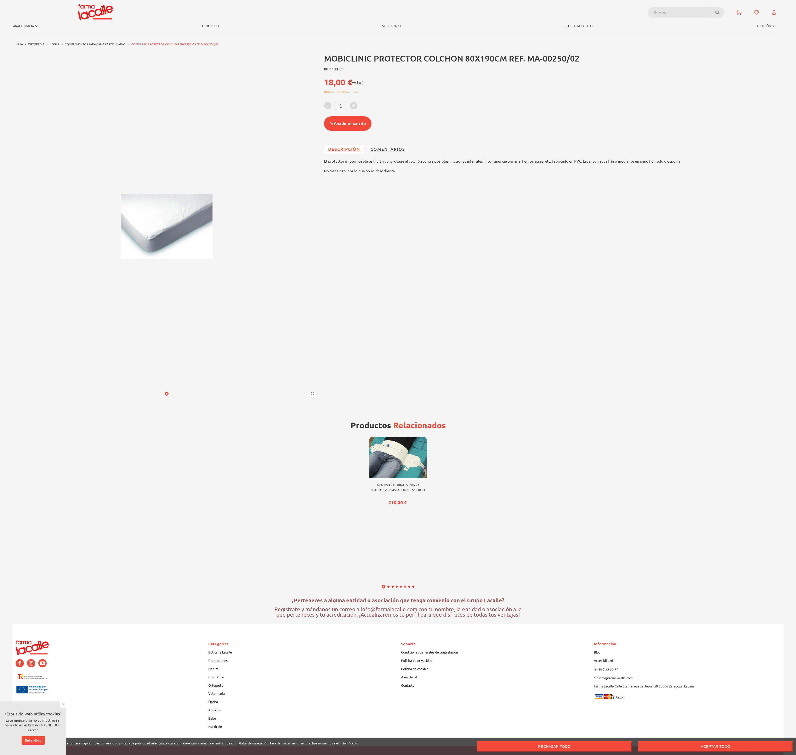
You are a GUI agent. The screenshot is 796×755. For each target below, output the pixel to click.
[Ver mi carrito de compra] (739, 12)
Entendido (33, 740)
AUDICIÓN (763, 26)
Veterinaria (216, 693)
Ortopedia (215, 685)
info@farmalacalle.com (616, 678)
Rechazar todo (554, 746)
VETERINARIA (392, 26)
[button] (167, 394)
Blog (597, 652)
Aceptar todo (715, 746)
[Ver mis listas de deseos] (756, 12)
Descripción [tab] (344, 149)
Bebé (212, 718)
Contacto (407, 685)
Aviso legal (409, 677)
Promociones (218, 660)
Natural (213, 669)
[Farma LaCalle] (95, 12)
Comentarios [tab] (387, 149)
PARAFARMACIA (22, 26)
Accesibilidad (603, 660)
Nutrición (215, 726)
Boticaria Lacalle (220, 652)
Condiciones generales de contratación (429, 652)
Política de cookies (414, 669)
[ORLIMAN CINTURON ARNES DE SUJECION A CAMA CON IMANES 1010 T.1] (398, 458)
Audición (214, 710)
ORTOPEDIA (211, 26)
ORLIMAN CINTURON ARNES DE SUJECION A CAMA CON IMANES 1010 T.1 (398, 487)
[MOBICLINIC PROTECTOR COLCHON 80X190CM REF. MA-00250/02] (312, 394)
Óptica (213, 702)
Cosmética (216, 677)
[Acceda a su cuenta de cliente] (773, 12)
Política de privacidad (416, 660)
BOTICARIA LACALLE (579, 26)
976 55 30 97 (608, 669)
